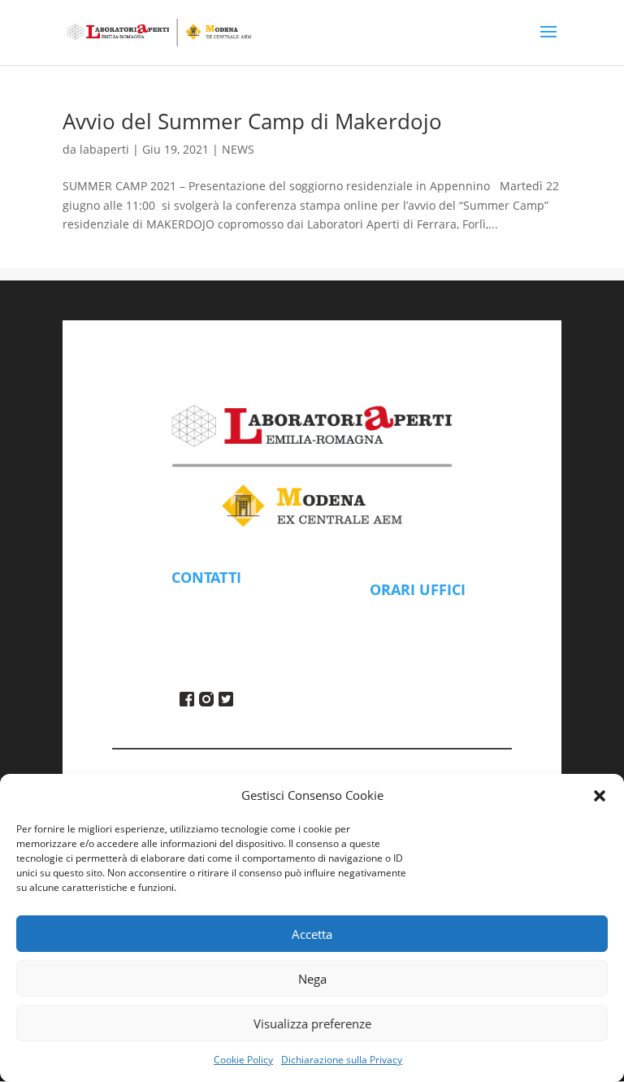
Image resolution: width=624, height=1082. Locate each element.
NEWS (238, 149)
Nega (312, 979)
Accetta (312, 934)
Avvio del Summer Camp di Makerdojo (252, 121)
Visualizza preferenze (312, 1023)
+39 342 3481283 (207, 641)
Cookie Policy (243, 1060)
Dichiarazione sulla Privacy (341, 1060)
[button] (600, 796)
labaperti (104, 149)
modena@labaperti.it (206, 602)
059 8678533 (206, 621)
